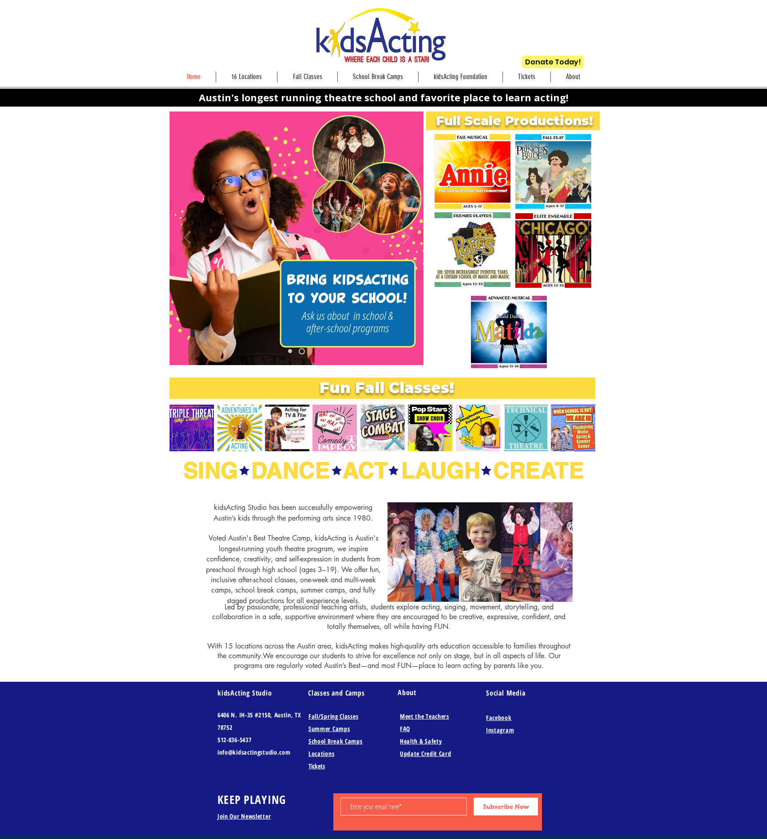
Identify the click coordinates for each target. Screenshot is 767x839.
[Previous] (187, 238)
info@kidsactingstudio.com (254, 752)
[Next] (406, 238)
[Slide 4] (291, 351)
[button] (573, 77)
